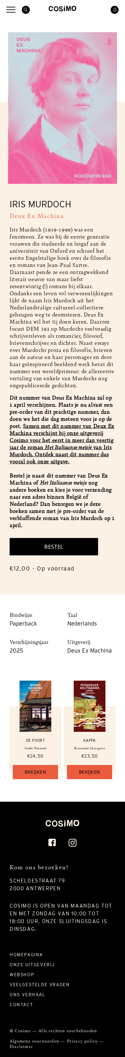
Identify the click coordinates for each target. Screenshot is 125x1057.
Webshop (22, 974)
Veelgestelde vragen (40, 984)
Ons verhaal (28, 994)
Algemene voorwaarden (35, 1041)
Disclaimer (21, 1046)
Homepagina (26, 954)
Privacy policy (83, 1041)
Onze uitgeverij (32, 964)
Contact (21, 1004)
